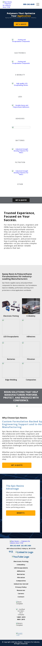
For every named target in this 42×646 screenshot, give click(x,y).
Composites (21, 581)
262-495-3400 (26, 546)
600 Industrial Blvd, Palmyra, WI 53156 (21, 548)
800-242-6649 (15, 546)
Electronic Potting (21, 561)
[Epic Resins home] (8, 4)
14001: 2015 (21, 617)
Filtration (21, 577)
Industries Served (21, 584)
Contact (21, 597)
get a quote (21, 24)
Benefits (20, 513)
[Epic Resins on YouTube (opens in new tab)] (20, 557)
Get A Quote (16, 465)
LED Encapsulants (21, 568)
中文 (11, 551)
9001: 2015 (21, 619)
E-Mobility (21, 564)
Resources (21, 590)
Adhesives (21, 571)
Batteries (21, 574)
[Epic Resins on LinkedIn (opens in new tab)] (24, 552)
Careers (21, 593)
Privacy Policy (21, 587)
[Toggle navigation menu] (37, 4)
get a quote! (21, 200)
